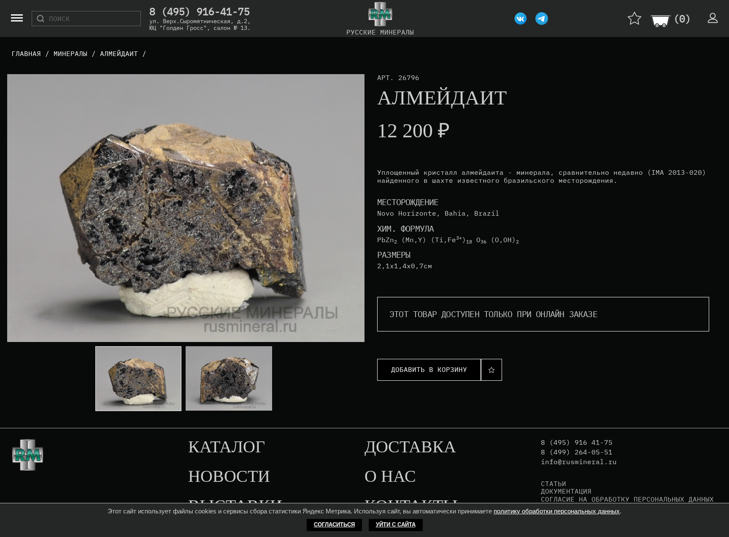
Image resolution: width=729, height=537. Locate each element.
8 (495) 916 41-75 (577, 442)
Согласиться (334, 524)
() (682, 18)
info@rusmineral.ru (579, 462)
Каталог (226, 447)
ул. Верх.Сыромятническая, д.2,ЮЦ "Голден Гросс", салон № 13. (200, 24)
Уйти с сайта (396, 524)
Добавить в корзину (429, 369)
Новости (229, 477)
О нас (390, 477)
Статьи (553, 483)
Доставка (410, 447)
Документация (566, 491)
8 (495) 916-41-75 (199, 12)
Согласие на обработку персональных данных (627, 499)
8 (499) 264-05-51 (577, 452)
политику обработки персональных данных (557, 511)
